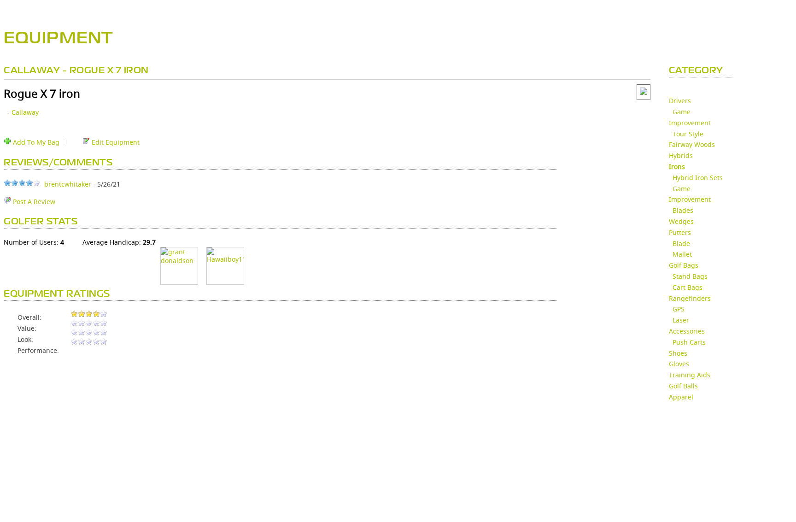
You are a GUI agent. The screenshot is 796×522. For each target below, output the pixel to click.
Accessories (687, 331)
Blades (683, 210)
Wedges (681, 221)
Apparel (681, 397)
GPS (679, 309)
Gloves (679, 363)
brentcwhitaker (67, 184)
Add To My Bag (35, 142)
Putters (680, 232)
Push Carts (689, 342)
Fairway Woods (692, 144)
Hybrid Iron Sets (698, 177)
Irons (677, 166)
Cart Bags (687, 287)
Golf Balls (683, 385)
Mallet (682, 254)
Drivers (680, 100)
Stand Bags (690, 276)
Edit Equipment (115, 142)
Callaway (25, 112)
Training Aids (689, 374)
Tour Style (688, 133)
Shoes (678, 353)
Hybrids (681, 155)
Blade (681, 243)
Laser (681, 320)
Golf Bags (683, 265)
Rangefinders (690, 298)
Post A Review (33, 201)
